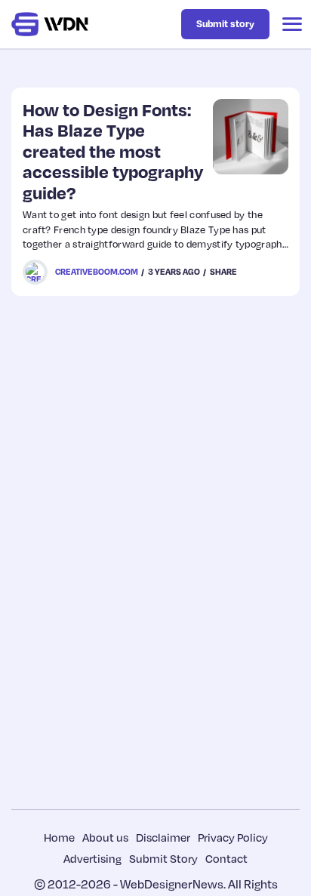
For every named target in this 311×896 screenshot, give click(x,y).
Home (59, 837)
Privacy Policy (233, 837)
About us (105, 837)
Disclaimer (163, 837)
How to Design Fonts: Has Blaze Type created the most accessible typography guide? (113, 151)
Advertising (92, 858)
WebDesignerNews (171, 883)
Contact (226, 858)
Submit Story (163, 858)
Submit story (225, 23)
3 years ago (174, 271)
